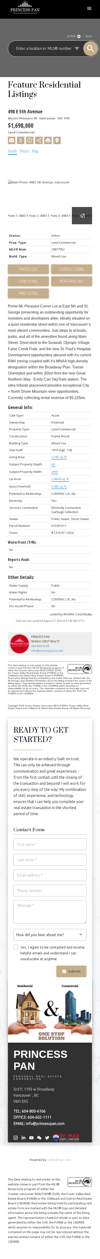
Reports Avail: (19, 559)
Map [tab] (35, 151)
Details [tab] (12, 151)
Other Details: (21, 577)
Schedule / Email (71, 269)
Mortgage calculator (71, 281)
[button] (15, 1138)
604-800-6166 (40, 646)
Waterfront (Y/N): (22, 542)
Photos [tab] (25, 151)
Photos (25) (28, 269)
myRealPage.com (58, 1159)
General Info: (20, 407)
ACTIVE (71, 36)
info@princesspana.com (47, 651)
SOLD (89, 36)
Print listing (28, 293)
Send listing (28, 281)
